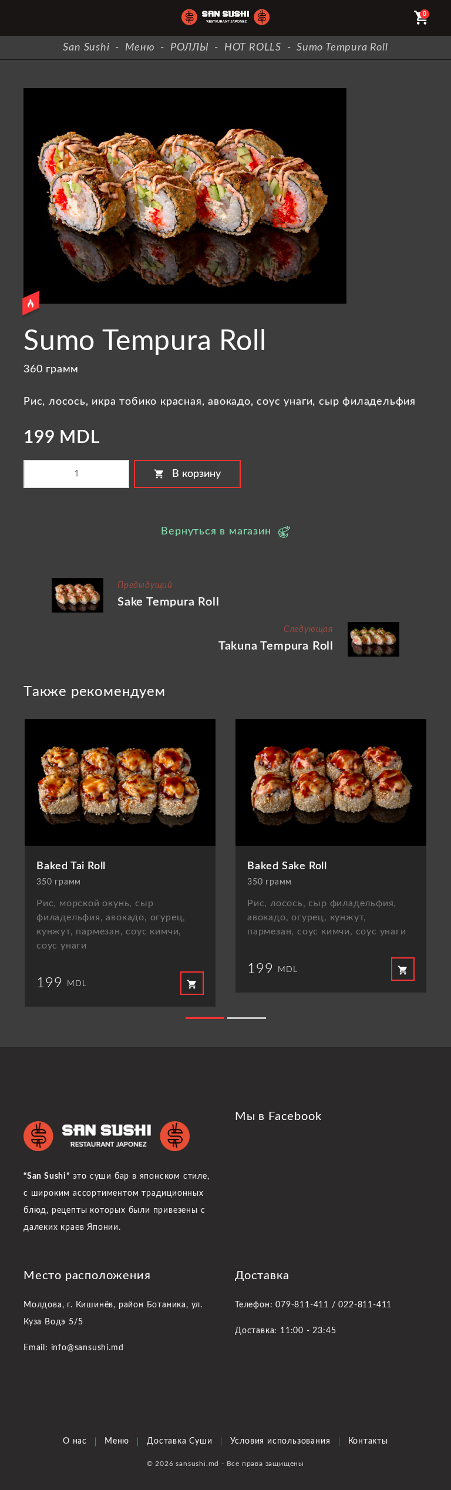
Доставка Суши (179, 1441)
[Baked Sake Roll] (330, 782)
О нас (75, 1441)
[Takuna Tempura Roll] (373, 626)
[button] (205, 1018)
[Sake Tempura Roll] (77, 582)
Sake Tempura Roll (168, 602)
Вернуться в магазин (216, 531)
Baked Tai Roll (71, 866)
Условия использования (280, 1441)
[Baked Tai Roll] (120, 782)
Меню (117, 1441)
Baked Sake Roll (287, 866)
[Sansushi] (225, 17)
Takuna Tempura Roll (276, 646)
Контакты (368, 1441)
